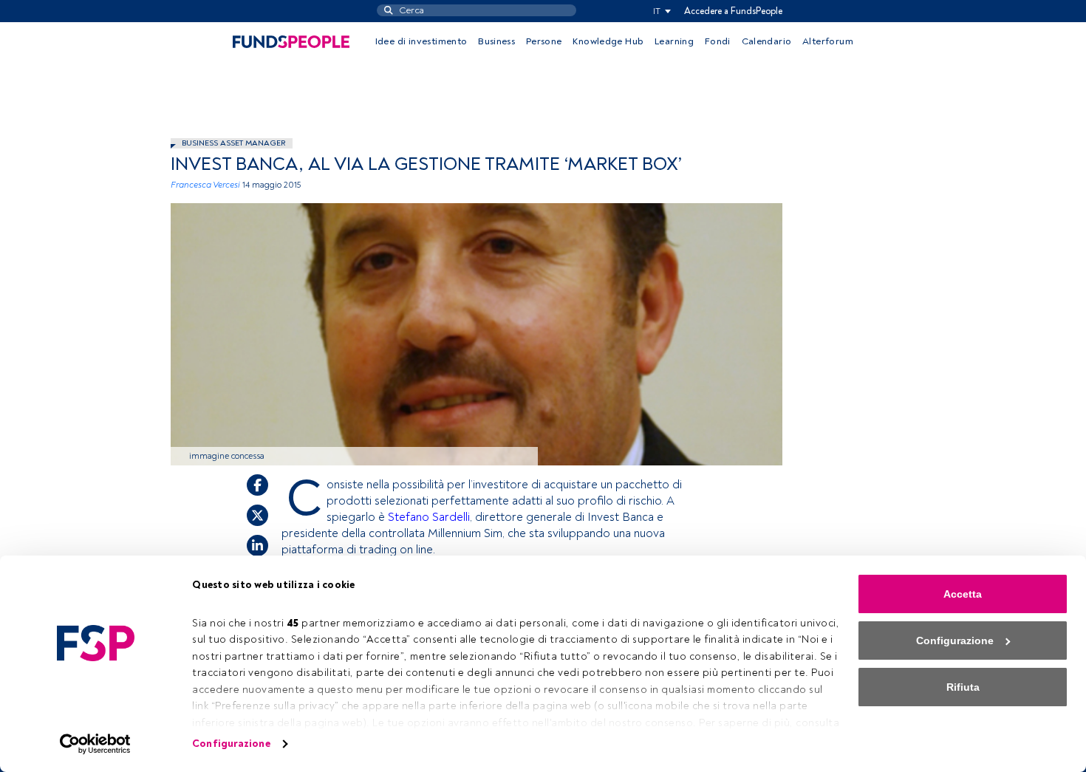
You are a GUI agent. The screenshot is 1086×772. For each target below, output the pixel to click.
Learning (674, 41)
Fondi (718, 41)
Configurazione (231, 743)
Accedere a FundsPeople (733, 11)
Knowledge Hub (608, 41)
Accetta (962, 594)
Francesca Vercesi (205, 185)
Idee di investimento (421, 41)
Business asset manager (233, 143)
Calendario (767, 41)
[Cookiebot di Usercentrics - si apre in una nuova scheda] (95, 744)
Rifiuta (963, 687)
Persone (544, 41)
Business (496, 41)
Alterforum (827, 41)
